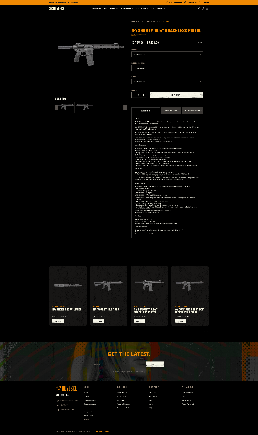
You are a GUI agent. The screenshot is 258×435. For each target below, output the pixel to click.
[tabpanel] (167, 176)
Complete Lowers (90, 404)
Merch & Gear (88, 416)
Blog (150, 400)
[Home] (56, 8)
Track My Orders (187, 400)
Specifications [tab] (171, 111)
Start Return (121, 400)
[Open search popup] (199, 8)
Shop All (86, 419)
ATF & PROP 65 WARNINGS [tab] (193, 111)
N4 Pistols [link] (165, 22)
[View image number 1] (65, 107)
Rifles (86, 392)
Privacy (99, 431)
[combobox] (167, 54)
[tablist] (167, 110)
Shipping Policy (122, 392)
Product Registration (124, 408)
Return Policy (121, 396)
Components (88, 412)
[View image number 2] (84, 107)
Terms (106, 431)
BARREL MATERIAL (138, 63)
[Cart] (207, 8)
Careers (151, 404)
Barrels (86, 408)
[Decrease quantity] (134, 95)
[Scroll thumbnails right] (125, 107)
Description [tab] (145, 111)
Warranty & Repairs (123, 404)
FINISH (133, 49)
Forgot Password (188, 404)
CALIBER (134, 76)
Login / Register (187, 392)
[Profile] (203, 8)
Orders (184, 396)
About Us (152, 392)
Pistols (86, 396)
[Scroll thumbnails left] (56, 107)
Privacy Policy (140, 371)
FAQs (151, 408)
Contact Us (153, 396)
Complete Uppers (90, 400)
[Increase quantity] (143, 95)
